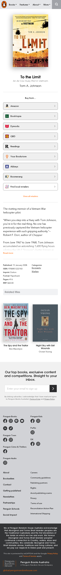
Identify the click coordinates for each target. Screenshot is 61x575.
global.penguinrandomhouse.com (20, 570)
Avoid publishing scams (41, 493)
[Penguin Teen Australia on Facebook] (5, 440)
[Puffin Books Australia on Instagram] (32, 432)
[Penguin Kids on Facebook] (32, 421)
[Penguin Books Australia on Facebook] (5, 421)
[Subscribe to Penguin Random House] (53, 388)
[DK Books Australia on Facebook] (32, 444)
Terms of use (36, 503)
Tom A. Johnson (30, 85)
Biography (36, 267)
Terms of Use (35, 399)
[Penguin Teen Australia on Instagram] (11, 440)
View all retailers (30, 196)
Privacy (33, 498)
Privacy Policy (49, 399)
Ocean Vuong (45, 351)
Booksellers (8, 478)
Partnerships (9, 502)
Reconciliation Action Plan (41, 508)
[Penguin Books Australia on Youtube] (22, 421)
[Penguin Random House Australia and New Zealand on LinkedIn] (5, 428)
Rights (33, 487)
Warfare (35, 271)
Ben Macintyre (15, 348)
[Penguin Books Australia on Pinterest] (16, 421)
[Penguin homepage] (4, 4)
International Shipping (40, 513)
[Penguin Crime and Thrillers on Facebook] (5, 451)
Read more (8, 252)
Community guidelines (40, 477)
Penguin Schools (11, 508)
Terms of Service (29, 556)
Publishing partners (38, 482)
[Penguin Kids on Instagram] (38, 421)
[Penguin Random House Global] (11, 563)
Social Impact (10, 514)
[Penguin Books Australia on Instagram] (11, 421)
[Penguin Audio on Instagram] (5, 463)
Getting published (12, 490)
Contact (7, 484)
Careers (33, 472)
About (6, 472)
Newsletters (8, 496)
